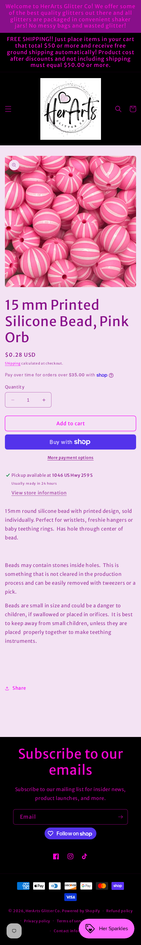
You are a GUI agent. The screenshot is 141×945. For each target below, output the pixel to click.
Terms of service (72, 921)
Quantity (14, 387)
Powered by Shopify (81, 911)
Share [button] (19, 688)
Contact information (73, 931)
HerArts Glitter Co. (43, 911)
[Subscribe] (120, 817)
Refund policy (119, 911)
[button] (8, 109)
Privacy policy (37, 921)
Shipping (13, 363)
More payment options (71, 457)
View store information (39, 493)
